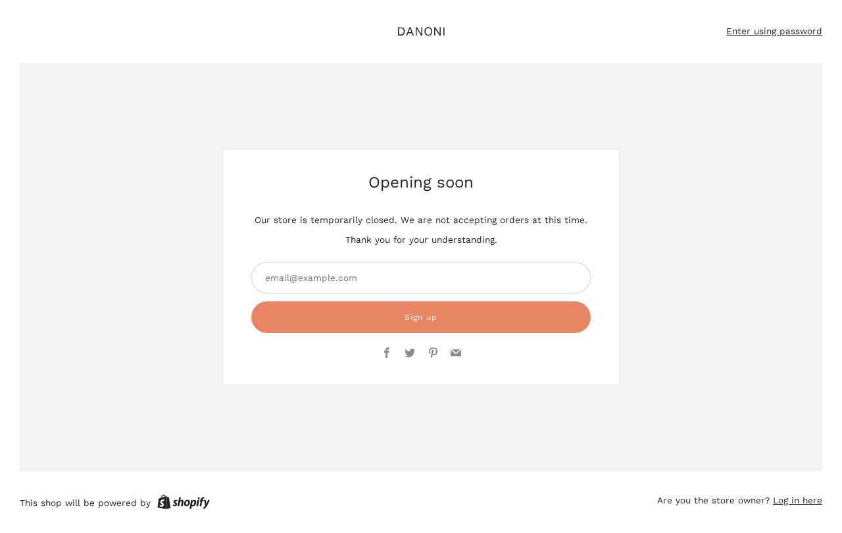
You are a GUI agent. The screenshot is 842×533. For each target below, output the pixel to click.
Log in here (797, 500)
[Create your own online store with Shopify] (183, 504)
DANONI (421, 31)
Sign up (421, 317)
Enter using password (774, 31)
